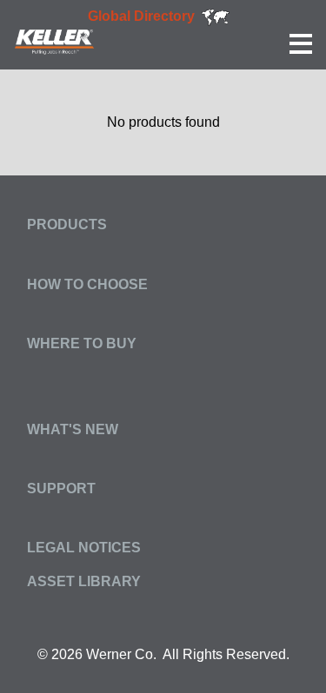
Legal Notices (84, 547)
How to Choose (87, 284)
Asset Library (84, 581)
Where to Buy (81, 343)
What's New (72, 429)
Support (61, 488)
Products (67, 224)
